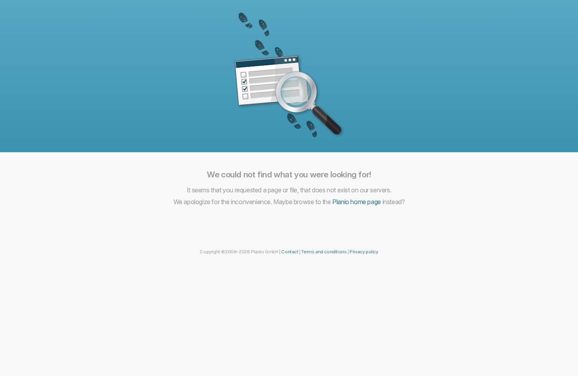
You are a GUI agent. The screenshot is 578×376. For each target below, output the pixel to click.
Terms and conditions (323, 251)
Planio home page (356, 202)
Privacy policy (364, 251)
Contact (289, 251)
